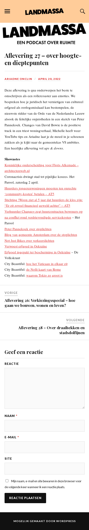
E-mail (12, 437)
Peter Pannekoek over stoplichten (28, 229)
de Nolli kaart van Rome (43, 269)
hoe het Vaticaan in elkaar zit (47, 263)
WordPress (66, 521)
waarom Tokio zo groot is (44, 275)
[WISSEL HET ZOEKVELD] (82, 11)
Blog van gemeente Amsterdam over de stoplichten (41, 234)
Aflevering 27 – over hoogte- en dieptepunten (43, 58)
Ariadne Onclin (18, 79)
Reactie (12, 364)
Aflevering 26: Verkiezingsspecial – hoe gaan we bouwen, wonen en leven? (40, 303)
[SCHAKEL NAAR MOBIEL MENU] (7, 11)
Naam (11, 416)
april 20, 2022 (49, 79)
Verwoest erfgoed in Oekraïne (26, 246)
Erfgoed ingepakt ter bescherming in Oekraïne (38, 252)
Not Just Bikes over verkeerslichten (29, 240)
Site (8, 458)
